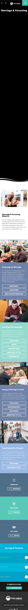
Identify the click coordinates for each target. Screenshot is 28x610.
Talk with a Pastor (14, 403)
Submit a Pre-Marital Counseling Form (14, 294)
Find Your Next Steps (16, 588)
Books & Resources (14, 286)
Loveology (14, 344)
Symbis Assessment (14, 290)
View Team (16, 535)
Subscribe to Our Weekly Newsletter (14, 605)
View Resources (16, 489)
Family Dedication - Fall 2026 (14, 467)
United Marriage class (14, 356)
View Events (16, 512)
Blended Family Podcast (14, 348)
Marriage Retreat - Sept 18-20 (14, 352)
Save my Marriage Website (14, 407)
